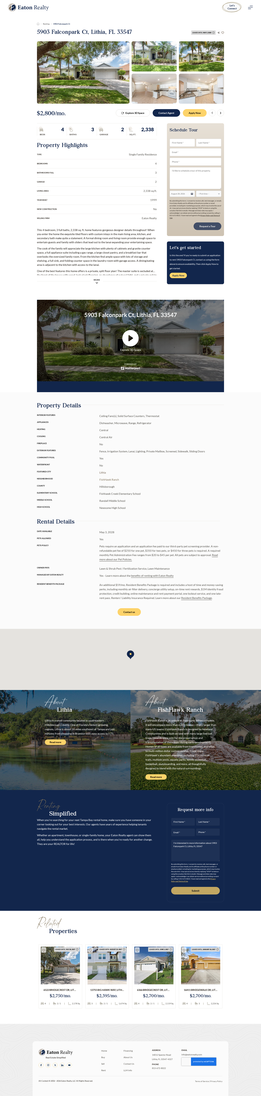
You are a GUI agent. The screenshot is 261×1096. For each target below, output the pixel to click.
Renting (46, 24)
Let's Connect (232, 7)
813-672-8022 (159, 1068)
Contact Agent (166, 112)
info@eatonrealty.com (191, 1054)
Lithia (102, 472)
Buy (103, 1057)
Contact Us (129, 1063)
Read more (55, 742)
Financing (128, 1050)
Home (104, 1050)
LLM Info (128, 1070)
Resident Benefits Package (196, 597)
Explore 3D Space (134, 112)
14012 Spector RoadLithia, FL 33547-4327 (162, 1056)
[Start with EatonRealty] (28, 7)
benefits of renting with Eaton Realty (152, 575)
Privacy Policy (216, 1081)
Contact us (129, 612)
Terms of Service (202, 1081)
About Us (128, 1057)
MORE (97, 280)
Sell (103, 1063)
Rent (103, 1070)
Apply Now (195, 112)
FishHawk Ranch (109, 479)
